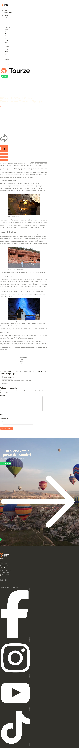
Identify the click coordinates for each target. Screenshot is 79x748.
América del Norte (7, 23)
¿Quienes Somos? (8, 12)
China (6, 33)
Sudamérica (7, 57)
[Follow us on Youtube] (15, 692)
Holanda (6, 51)
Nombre (2, 414)
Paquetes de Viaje (8, 62)
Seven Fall (13, 323)
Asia (5, 31)
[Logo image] (4, 6)
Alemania (7, 44)
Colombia (7, 59)
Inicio (6, 10)
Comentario (3, 395)
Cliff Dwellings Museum (13, 272)
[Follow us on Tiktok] (15, 727)
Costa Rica (7, 20)
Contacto (6, 13)
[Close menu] (1, 74)
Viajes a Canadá (8, 64)
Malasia (6, 37)
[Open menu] (1, 7)
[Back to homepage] (15, 73)
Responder (4, 385)
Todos (6, 65)
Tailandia (7, 38)
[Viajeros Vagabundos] (4, 557)
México (6, 29)
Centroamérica (8, 17)
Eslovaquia (7, 46)
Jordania (6, 35)
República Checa (8, 54)
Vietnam (6, 40)
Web (1, 423)
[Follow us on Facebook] (15, 614)
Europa (6, 42)
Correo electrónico (4, 418)
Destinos (6, 15)
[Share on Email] (4, 147)
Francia (6, 49)
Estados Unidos (8, 27)
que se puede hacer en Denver (38, 162)
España (6, 48)
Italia (6, 53)
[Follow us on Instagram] (15, 658)
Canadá (6, 26)
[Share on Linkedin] (4, 148)
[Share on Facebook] (4, 146)
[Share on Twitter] (4, 149)
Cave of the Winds (6, 183)
